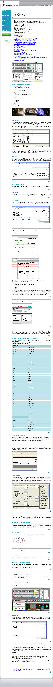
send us (40, 342)
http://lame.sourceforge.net (16, 670)
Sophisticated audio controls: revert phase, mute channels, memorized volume (26, 38)
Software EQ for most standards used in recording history (23, 45)
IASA (8, 43)
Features (3, 20)
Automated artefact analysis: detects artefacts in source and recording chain (25, 43)
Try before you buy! (5, 22)
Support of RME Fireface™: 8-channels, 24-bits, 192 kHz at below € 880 (25, 56)
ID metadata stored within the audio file (20, 52)
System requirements (5, 28)
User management (17, 51)
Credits (3, 27)
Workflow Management (6, 15)
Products (3, 25)
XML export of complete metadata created (20, 53)
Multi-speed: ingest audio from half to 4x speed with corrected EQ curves (25, 40)
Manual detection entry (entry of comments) (20, 49)
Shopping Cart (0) (37, 5)
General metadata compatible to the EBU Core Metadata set (23, 54)
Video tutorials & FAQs (6, 18)
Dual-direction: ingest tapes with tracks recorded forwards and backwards (25, 42)
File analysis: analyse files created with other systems (22, 58)
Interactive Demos (5, 23)
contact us (19, 661)
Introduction (4, 10)
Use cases (4, 13)
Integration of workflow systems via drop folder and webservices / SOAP (25, 59)
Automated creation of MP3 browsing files (20, 60)
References (4, 17)
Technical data (4, 30)
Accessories (42, 151)
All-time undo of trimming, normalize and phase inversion (22, 48)
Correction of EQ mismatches (18, 46)
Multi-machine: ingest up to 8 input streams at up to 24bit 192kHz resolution (25, 39)
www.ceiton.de (34, 661)
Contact (44, 5)
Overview (3, 12)
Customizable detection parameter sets (20, 47)
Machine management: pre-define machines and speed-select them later (25, 50)
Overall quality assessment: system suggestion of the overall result (24, 44)
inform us (24, 195)
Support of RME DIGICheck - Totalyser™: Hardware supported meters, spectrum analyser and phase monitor (30, 57)
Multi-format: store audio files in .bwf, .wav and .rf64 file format (23, 41)
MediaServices (50, 5)
